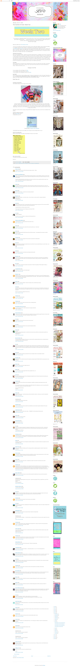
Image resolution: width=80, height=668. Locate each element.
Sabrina (16, 607)
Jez (15, 426)
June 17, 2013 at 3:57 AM (19, 234)
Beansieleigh (17, 570)
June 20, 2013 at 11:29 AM (19, 475)
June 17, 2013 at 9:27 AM (19, 316)
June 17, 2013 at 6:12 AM (19, 271)
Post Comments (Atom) (20, 657)
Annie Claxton (17, 601)
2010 (55, 637)
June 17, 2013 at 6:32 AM (19, 278)
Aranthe (16, 625)
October (56, 616)
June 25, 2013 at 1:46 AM (19, 652)
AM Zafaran (17, 404)
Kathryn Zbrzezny (18, 552)
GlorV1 (16, 281)
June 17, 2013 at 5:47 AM (19, 260)
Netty (16, 352)
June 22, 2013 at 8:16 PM (19, 592)
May (55, 628)
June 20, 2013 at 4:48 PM (19, 495)
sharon (16, 415)
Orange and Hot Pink (21, 163)
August (56, 619)
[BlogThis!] (26, 162)
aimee (16, 225)
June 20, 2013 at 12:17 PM (19, 488)
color (16, 163)
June (55, 621)
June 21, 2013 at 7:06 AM (19, 507)
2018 (55, 606)
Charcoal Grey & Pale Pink (18, 136)
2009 (55, 638)
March (56, 630)
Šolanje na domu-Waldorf (19, 220)
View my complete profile (56, 30)
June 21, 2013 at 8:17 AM (19, 525)
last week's (17, 113)
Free (17, 163)
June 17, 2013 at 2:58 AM (19, 217)
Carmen (16, 619)
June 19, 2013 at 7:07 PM (19, 450)
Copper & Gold (16, 150)
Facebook (15, 48)
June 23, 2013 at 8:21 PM (19, 645)
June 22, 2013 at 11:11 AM (19, 556)
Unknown (16, 295)
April (55, 629)
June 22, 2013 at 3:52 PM (19, 574)
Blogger (44, 665)
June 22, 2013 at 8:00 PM (19, 579)
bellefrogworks (17, 510)
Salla (16, 559)
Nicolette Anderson (18, 486)
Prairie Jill (16, 453)
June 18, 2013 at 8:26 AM (19, 412)
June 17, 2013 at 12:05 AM (19, 181)
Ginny (16, 440)
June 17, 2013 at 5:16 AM (19, 253)
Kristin (16, 184)
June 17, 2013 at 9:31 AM (19, 321)
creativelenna (17, 547)
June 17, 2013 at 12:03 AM (19, 171)
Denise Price (17, 446)
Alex (16, 213)
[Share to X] (27, 162)
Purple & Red (16, 145)
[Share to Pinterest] (29, 162)
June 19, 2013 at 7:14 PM (19, 456)
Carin (16, 286)
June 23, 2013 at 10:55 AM (19, 616)
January (56, 633)
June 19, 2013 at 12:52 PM (19, 437)
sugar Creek (17, 641)
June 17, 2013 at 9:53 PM (19, 378)
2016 (55, 609)
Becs (16, 263)
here (27, 70)
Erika (16, 242)
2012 (55, 634)
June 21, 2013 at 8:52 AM (19, 532)
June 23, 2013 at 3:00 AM (19, 598)
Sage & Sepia (16, 144)
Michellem (17, 357)
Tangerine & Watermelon (18, 139)
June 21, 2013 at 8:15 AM (19, 519)
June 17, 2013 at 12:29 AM (19, 193)
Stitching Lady (17, 434)
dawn (16, 203)
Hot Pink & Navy (17, 140)
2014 (55, 611)
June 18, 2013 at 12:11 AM (19, 396)
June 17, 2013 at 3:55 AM (19, 228)
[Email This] (24, 162)
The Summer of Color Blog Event (34, 163)
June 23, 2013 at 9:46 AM (19, 604)
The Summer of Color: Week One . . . (60, 625)
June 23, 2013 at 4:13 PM (19, 633)
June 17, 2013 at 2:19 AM (19, 200)
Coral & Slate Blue (17, 149)
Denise (16, 582)
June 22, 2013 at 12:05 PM (19, 562)
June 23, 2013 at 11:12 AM (19, 622)
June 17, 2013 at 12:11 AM (19, 187)
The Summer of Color (24, 44)
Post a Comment (16, 654)
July (55, 620)
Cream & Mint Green (17, 148)
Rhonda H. (17, 274)
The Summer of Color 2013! (59, 626)
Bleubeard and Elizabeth (19, 174)
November (56, 615)
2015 (55, 610)
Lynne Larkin (17, 528)
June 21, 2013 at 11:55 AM (19, 539)
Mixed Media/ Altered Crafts (19, 306)
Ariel (16, 503)
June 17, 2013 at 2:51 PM (19, 361)
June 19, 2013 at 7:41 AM (19, 423)
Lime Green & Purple (17, 143)
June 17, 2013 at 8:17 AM (19, 298)
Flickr (21, 48)
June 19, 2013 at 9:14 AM (19, 431)
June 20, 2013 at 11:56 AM (19, 483)
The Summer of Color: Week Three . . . (60, 622)
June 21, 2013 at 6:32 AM (19, 500)
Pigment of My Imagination (35, 128)
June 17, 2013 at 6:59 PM (19, 366)
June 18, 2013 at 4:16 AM (19, 401)
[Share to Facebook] (28, 162)
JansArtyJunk (17, 420)
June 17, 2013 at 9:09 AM (19, 303)
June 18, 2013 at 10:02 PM (19, 417)
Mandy (16, 369)
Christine (16, 237)
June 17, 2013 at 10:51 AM (19, 335)
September (56, 617)
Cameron (16, 381)
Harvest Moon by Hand (18, 587)
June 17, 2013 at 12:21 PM (19, 341)
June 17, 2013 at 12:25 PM (19, 349)
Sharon (16, 190)
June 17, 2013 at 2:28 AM (19, 210)
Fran (16, 319)
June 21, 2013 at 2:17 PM (19, 544)
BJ (15, 344)
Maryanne (16, 256)
